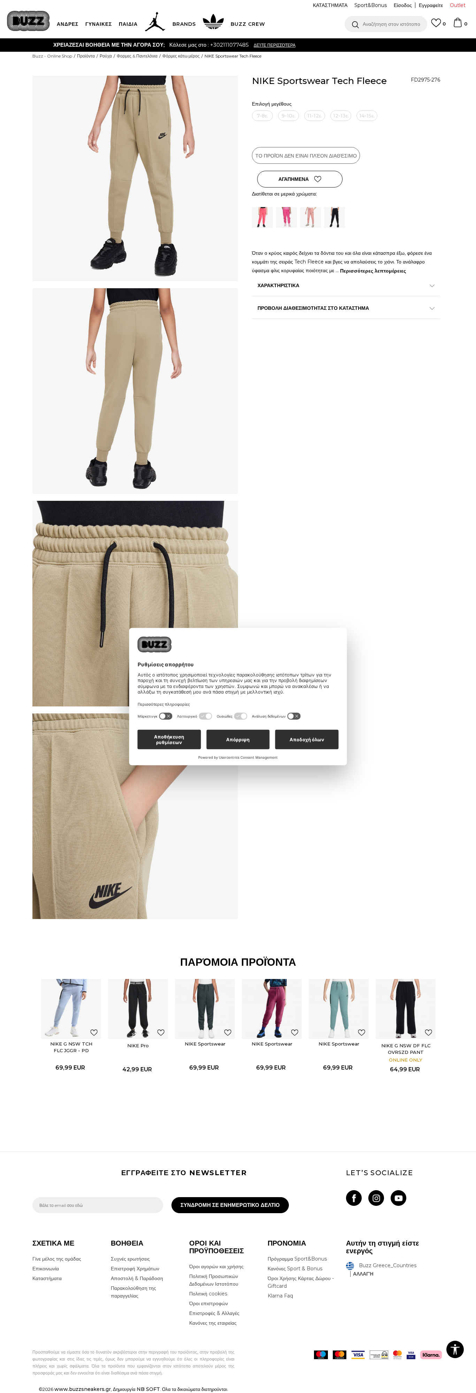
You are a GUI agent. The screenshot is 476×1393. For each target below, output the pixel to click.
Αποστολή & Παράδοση (137, 1278)
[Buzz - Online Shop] (28, 20)
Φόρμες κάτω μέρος (181, 56)
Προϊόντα (86, 56)
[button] (386, 24)
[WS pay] (379, 1354)
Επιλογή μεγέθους (272, 104)
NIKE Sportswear (205, 1044)
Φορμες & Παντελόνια (137, 56)
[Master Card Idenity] (397, 1354)
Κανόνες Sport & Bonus (295, 1268)
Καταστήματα (47, 1278)
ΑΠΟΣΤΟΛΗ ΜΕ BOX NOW (210, 44)
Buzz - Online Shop (52, 56)
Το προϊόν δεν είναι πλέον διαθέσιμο (306, 156)
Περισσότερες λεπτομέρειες (373, 271)
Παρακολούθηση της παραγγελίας (133, 1292)
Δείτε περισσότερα (275, 45)
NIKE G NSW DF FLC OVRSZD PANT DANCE (405, 1052)
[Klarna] (431, 1354)
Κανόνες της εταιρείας (213, 1323)
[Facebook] (354, 1198)
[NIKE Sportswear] (205, 1009)
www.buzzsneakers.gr (82, 1389)
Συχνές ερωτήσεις (130, 1259)
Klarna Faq (280, 1296)
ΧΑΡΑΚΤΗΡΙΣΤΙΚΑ (278, 285)
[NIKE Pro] (138, 1009)
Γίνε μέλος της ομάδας (56, 1259)
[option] (238, 45)
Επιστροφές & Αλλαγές (214, 1313)
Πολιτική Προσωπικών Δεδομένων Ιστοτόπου (213, 1280)
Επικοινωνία (45, 1268)
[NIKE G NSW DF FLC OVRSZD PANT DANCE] (406, 1009)
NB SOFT (148, 1389)
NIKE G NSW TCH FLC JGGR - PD (71, 1047)
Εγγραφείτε (431, 5)
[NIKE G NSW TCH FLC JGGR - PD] (71, 1009)
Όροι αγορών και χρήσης (216, 1266)
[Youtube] (398, 1198)
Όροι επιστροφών (208, 1303)
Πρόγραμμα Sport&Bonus (297, 1259)
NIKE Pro (138, 1045)
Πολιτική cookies (208, 1294)
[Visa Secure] (411, 1354)
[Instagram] (376, 1198)
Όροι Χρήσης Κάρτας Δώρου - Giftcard (301, 1282)
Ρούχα (106, 56)
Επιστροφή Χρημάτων (135, 1268)
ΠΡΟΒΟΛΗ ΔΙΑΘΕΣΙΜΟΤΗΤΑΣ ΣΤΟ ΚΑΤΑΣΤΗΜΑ (313, 308)
